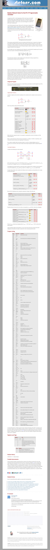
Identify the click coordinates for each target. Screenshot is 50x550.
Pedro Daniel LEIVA (14, 495)
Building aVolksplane (22, 8)
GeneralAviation (18, 8)
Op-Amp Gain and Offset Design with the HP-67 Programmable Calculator (21, 486)
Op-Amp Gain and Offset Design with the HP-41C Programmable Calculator (21, 481)
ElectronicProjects (9, 8)
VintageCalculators (31, 8)
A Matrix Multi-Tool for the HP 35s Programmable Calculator (18, 488)
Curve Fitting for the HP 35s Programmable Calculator (17, 489)
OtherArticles (45, 8)
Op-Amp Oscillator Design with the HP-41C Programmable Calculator (20, 482)
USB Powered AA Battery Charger (13, 27)
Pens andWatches (40, 8)
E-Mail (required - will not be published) (30, 513)
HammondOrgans (27, 8)
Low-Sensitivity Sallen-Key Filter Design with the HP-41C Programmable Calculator (22, 483)
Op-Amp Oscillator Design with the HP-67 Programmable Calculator (20, 487)
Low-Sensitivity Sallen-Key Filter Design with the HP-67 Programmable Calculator (22, 485)
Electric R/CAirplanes (13, 8)
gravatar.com (29, 528)
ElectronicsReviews (4, 8)
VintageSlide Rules (36, 8)
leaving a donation (35, 532)
